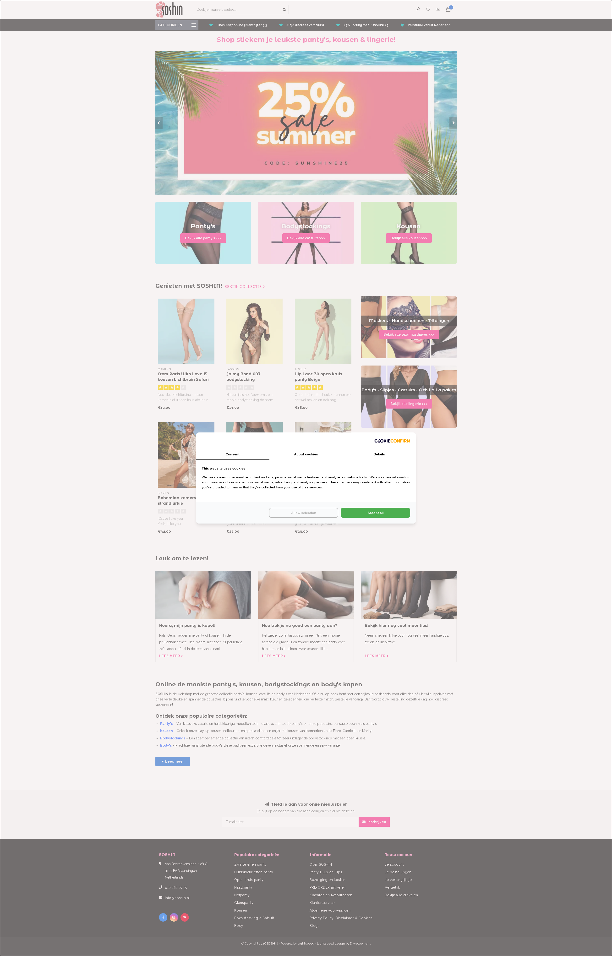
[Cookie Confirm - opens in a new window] (392, 440)
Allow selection (303, 513)
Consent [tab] (233, 454)
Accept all (375, 513)
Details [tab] (379, 454)
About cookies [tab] (306, 454)
